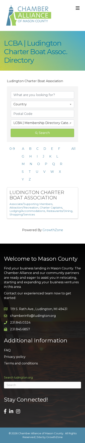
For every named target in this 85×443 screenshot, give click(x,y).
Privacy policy (15, 357)
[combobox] (42, 104)
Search (44, 133)
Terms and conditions (21, 363)
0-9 (12, 149)
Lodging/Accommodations (27, 210)
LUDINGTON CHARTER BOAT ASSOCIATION (36, 194)
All (73, 149)
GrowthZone (52, 230)
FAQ (7, 350)
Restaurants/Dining (59, 210)
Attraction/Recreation (23, 207)
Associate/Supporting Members (30, 204)
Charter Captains (51, 207)
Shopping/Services (22, 214)
